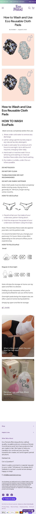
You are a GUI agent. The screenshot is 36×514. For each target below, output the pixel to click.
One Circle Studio (28, 504)
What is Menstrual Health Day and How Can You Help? (17, 349)
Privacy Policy (5, 506)
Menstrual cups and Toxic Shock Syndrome (16, 393)
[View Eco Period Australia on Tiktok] (7, 494)
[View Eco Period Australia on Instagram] (3, 494)
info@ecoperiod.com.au (12, 475)
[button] (29, 8)
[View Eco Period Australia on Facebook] (11, 494)
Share (7, 307)
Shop (3, 426)
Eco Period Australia (11, 504)
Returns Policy (14, 506)
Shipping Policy (24, 506)
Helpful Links (6, 432)
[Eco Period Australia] (18, 8)
